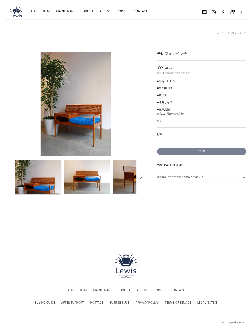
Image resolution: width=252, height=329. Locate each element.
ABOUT (88, 11)
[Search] (241, 12)
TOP (34, 11)
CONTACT (140, 11)
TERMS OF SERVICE (178, 303)
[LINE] (204, 10)
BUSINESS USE (119, 303)
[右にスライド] (140, 177)
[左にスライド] (10, 177)
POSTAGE (96, 303)
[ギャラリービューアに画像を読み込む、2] (87, 177)
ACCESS (105, 11)
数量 (160, 134)
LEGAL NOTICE (207, 303)
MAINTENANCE (66, 11)
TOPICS (122, 11)
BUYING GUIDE (45, 303)
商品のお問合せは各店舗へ (171, 113)
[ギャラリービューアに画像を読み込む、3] (136, 177)
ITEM (46, 11)
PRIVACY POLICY (147, 303)
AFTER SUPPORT (72, 303)
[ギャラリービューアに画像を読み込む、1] (38, 177)
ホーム (220, 33)
